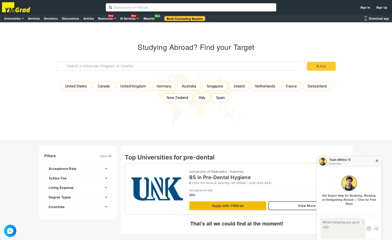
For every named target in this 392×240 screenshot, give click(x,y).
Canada (104, 86)
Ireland (239, 86)
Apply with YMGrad (228, 206)
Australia (189, 86)
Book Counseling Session (185, 19)
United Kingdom (133, 86)
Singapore (215, 86)
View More (306, 206)
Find (323, 66)
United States (76, 86)
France (291, 86)
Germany (164, 86)
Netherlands (265, 86)
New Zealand (177, 97)
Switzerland (317, 86)
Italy (202, 97)
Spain (220, 97)
